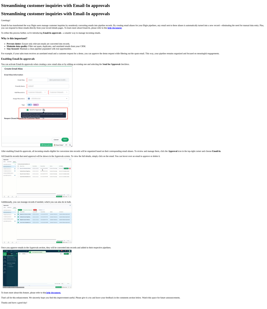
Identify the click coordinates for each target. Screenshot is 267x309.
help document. (53, 292)
